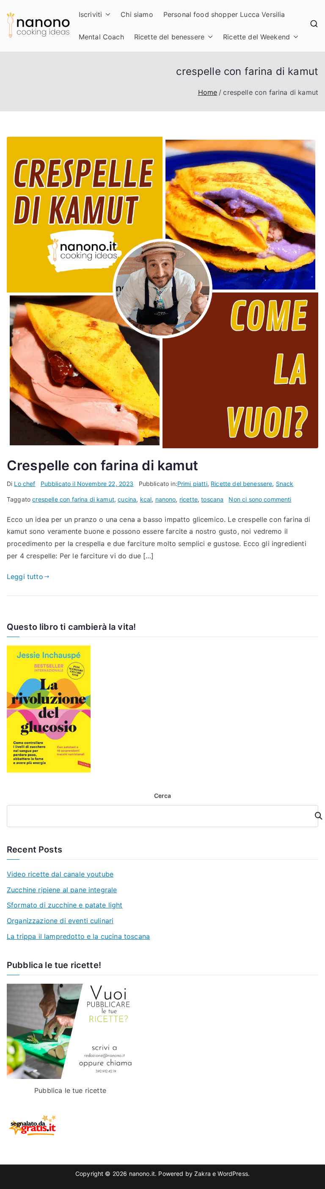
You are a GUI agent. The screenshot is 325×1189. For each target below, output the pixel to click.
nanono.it (142, 1173)
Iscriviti (90, 14)
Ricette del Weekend (256, 37)
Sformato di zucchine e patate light (65, 905)
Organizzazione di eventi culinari (60, 920)
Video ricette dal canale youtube (60, 874)
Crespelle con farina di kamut (102, 465)
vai (314, 815)
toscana (212, 499)
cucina (127, 499)
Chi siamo (137, 14)
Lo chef (24, 483)
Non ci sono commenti (260, 499)
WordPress (233, 1173)
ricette (188, 499)
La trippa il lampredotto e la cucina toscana (78, 936)
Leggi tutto (25, 576)
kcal (146, 499)
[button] (106, 14)
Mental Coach (101, 37)
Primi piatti (192, 483)
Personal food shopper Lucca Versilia (224, 14)
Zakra (202, 1173)
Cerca (162, 795)
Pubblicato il (87, 483)
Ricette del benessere (169, 37)
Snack (285, 483)
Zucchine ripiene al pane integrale (62, 890)
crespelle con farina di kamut (73, 499)
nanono (165, 499)
